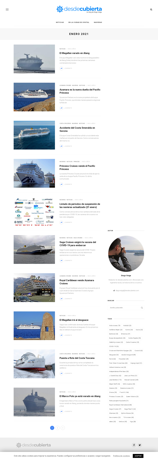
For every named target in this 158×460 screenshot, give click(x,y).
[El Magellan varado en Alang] (34, 59)
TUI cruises (129, 417)
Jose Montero (115, 380)
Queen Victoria (132, 396)
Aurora (129, 330)
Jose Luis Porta (130, 375)
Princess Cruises (116, 396)
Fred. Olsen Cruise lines (118, 363)
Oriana (113, 392)
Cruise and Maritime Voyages (120, 350)
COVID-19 (114, 346)
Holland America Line (117, 367)
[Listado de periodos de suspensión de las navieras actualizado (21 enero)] (34, 211)
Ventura (123, 421)
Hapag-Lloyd (136, 363)
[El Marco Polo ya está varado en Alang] (34, 402)
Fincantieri (124, 359)
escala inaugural (129, 355)
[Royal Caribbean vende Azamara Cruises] (34, 287)
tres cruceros (115, 417)
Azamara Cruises (65, 85)
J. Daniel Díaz (115, 375)
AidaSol (127, 325)
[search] (151, 9)
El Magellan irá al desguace (74, 320)
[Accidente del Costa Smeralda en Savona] (34, 135)
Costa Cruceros (65, 123)
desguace (114, 355)
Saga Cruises (78, 238)
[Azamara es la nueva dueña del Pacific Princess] (34, 97)
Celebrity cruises (116, 342)
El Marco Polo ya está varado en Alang (80, 396)
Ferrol (112, 359)
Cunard (139, 350)
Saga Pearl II (130, 409)
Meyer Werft (114, 384)
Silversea (113, 413)
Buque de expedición (117, 338)
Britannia (125, 334)
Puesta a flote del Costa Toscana (77, 358)
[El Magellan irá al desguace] (34, 325)
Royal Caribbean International (120, 405)
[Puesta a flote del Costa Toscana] (34, 363)
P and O (124, 392)
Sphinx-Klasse (127, 413)
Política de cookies (121, 456)
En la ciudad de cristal (78, 22)
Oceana (113, 388)
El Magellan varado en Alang (75, 53)
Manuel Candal (131, 380)
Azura (139, 330)
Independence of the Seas (119, 371)
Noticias (60, 22)
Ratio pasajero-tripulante (119, 401)
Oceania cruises (127, 388)
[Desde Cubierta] (33, 445)
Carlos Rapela (134, 338)
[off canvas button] (7, 9)
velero (112, 421)
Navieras (98, 22)
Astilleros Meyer (115, 330)
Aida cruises (114, 325)
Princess (76, 161)
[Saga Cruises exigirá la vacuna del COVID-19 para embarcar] (34, 249)
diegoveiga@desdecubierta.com (127, 290)
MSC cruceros (129, 384)
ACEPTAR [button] (138, 456)
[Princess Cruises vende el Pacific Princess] (34, 173)
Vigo (133, 421)
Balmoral (113, 334)
